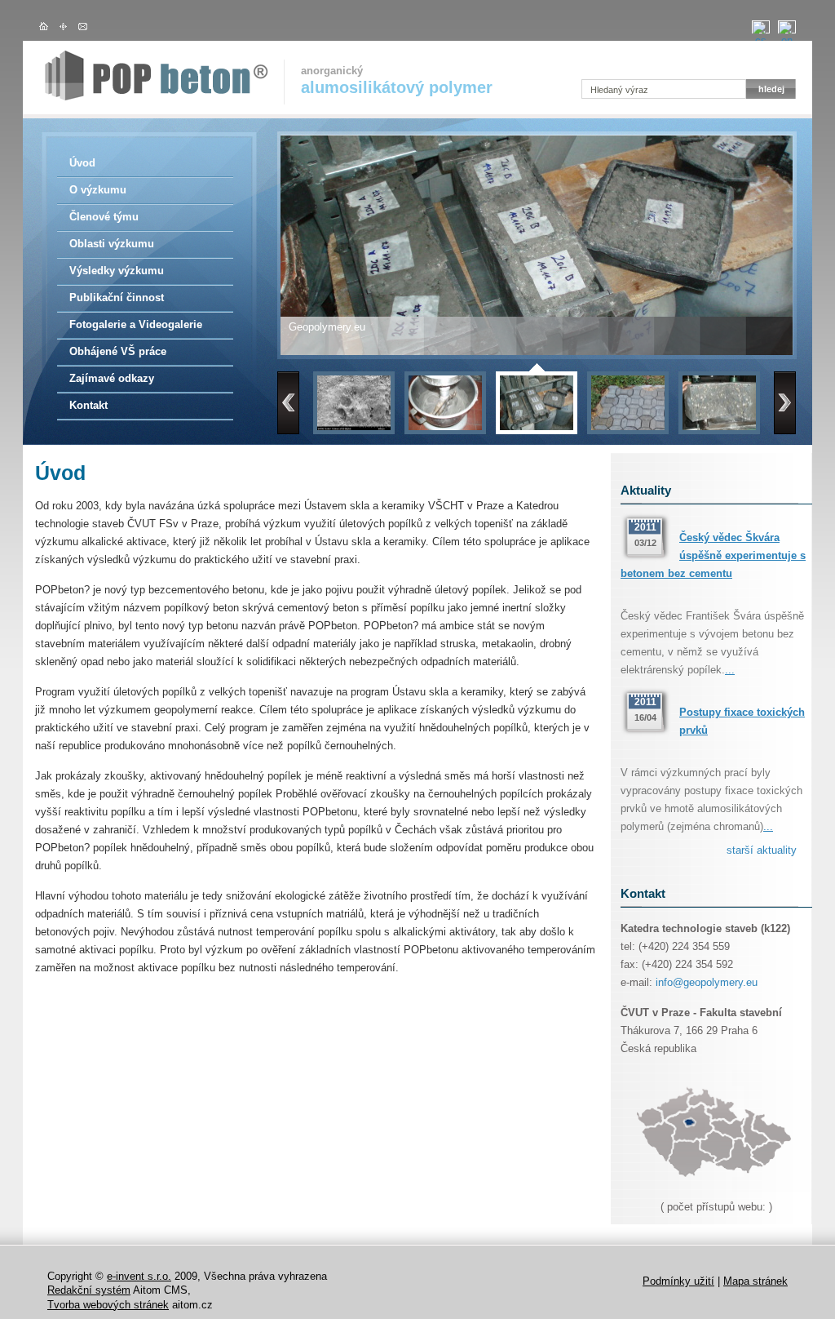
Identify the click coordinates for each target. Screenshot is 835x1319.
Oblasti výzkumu (111, 244)
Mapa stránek (755, 1281)
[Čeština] (761, 26)
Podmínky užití (678, 1281)
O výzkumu (97, 190)
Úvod (82, 163)
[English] (787, 26)
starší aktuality (762, 850)
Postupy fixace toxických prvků (742, 721)
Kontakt (88, 405)
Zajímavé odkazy (111, 378)
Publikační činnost (116, 297)
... (730, 670)
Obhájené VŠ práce (117, 351)
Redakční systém (88, 1290)
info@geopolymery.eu (707, 982)
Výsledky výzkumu (116, 270)
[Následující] (785, 402)
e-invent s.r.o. (139, 1276)
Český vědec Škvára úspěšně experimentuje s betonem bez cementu (713, 555)
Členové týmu (104, 217)
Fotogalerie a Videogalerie (135, 324)
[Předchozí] (288, 402)
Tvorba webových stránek (108, 1305)
